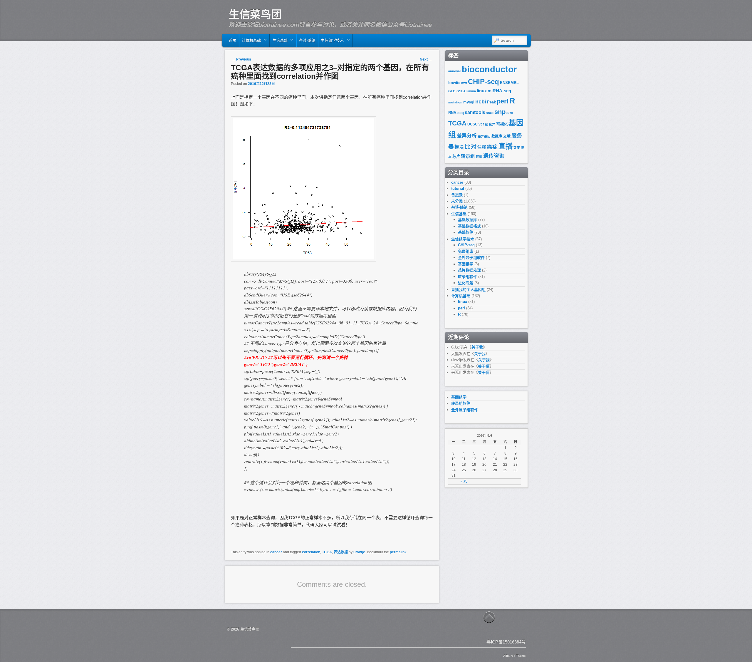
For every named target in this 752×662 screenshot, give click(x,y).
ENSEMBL (509, 83)
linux (482, 90)
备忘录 (457, 195)
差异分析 (467, 136)
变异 (492, 124)
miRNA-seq (499, 90)
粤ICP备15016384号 (506, 641)
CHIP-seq (483, 82)
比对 (470, 146)
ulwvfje (359, 552)
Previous (241, 59)
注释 (481, 147)
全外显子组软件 (471, 257)
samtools (475, 112)
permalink (398, 552)
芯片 (456, 156)
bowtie (454, 83)
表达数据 (341, 552)
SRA (509, 113)
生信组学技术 (331, 42)
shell (490, 113)
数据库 (496, 136)
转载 (479, 156)
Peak (491, 102)
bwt (464, 83)
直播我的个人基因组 (468, 289)
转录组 (468, 156)
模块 (459, 147)
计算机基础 (250, 42)
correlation (311, 552)
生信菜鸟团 (255, 14)
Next (426, 59)
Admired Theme (514, 655)
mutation (455, 102)
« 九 (464, 481)
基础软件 (465, 232)
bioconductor (489, 69)
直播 (505, 146)
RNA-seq (456, 112)
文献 (507, 136)
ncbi (480, 102)
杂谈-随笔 (307, 40)
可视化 (502, 124)
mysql (468, 102)
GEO (452, 91)
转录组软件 (467, 276)
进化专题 (465, 283)
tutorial (457, 188)
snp (500, 111)
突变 (516, 147)
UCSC (472, 124)
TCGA (327, 552)
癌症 (492, 147)
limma (471, 91)
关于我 (477, 347)
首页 (232, 40)
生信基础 (279, 42)
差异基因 (484, 136)
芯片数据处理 (469, 270)
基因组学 (465, 264)
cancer (276, 552)
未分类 (457, 201)
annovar (454, 71)
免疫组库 (465, 251)
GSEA (461, 91)
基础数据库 (467, 219)
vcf (481, 124)
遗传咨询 (493, 156)
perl (502, 101)
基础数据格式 (469, 226)
